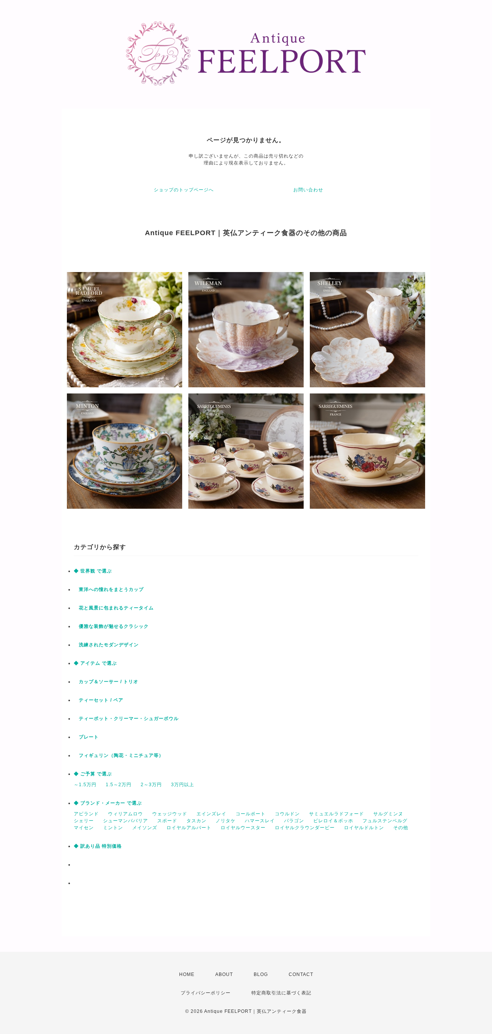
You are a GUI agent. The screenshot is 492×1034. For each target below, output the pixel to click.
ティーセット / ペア (98, 700)
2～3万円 (151, 784)
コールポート (251, 814)
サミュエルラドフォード (336, 814)
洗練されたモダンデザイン (106, 644)
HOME (186, 974)
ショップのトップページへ (184, 190)
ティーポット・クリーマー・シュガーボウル (126, 718)
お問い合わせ (308, 190)
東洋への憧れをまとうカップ (109, 589)
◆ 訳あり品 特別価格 (98, 846)
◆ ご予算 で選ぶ (93, 774)
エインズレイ (211, 814)
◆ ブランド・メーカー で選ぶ (108, 803)
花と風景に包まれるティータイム (114, 608)
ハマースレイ (260, 820)
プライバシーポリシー (206, 993)
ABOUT (224, 974)
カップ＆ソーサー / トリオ (106, 681)
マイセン (84, 827)
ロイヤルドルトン (364, 827)
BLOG (261, 974)
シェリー (84, 820)
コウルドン (287, 814)
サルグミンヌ (388, 814)
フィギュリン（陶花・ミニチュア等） (119, 755)
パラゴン (294, 820)
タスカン (196, 820)
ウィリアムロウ (125, 814)
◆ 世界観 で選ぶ (93, 571)
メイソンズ (144, 827)
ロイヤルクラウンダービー (305, 827)
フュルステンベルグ (384, 820)
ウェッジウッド (169, 814)
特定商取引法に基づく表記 (281, 993)
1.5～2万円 (118, 784)
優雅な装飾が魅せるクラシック (111, 626)
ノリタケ (226, 820)
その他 (400, 827)
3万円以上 (182, 784)
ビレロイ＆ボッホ (333, 820)
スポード (167, 820)
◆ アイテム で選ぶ (95, 663)
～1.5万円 (85, 784)
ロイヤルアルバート (188, 827)
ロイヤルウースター (243, 827)
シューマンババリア (125, 820)
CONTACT (301, 974)
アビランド (86, 814)
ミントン (113, 827)
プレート (86, 737)
